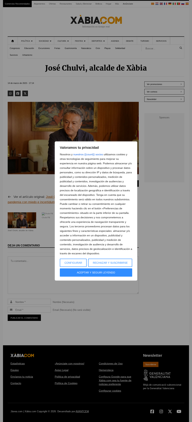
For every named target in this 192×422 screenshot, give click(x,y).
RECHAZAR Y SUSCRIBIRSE (110, 262)
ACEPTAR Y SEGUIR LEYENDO (96, 272)
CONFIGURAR (73, 262)
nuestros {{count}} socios (88, 154)
